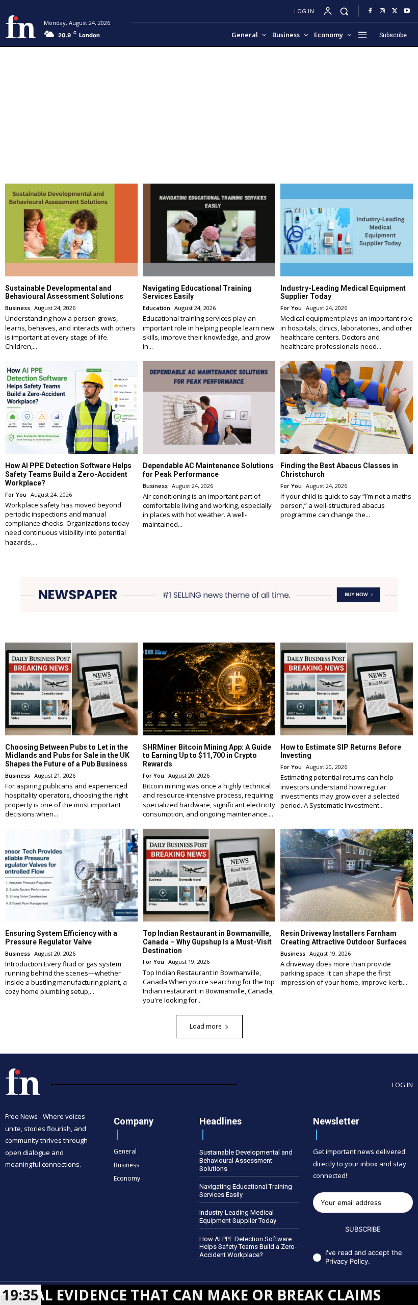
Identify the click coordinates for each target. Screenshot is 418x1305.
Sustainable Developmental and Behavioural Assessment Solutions (64, 292)
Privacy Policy (346, 1261)
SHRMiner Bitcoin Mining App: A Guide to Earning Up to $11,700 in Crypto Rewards (207, 756)
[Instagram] (382, 11)
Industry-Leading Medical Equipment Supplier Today (237, 1216)
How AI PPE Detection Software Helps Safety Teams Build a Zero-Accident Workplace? (68, 474)
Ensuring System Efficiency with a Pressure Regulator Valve (61, 937)
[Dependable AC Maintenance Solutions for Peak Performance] (209, 407)
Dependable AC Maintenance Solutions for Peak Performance (208, 470)
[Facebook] (370, 11)
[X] (394, 11)
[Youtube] (407, 11)
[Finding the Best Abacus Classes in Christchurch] (346, 407)
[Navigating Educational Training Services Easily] (209, 230)
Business (17, 307)
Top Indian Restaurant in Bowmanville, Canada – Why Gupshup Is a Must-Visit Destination (207, 942)
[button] (344, 11)
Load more (206, 1026)
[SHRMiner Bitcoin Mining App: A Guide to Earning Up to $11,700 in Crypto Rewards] (209, 689)
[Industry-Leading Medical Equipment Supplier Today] (346, 230)
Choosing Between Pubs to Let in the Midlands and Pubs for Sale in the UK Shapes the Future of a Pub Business (67, 756)
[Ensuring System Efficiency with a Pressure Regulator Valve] (71, 875)
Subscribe (363, 1229)
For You (291, 307)
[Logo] (20, 27)
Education (156, 307)
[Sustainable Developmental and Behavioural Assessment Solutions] (71, 230)
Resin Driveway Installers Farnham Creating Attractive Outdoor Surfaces (343, 937)
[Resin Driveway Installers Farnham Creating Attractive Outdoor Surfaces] (346, 875)
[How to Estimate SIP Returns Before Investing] (346, 689)
